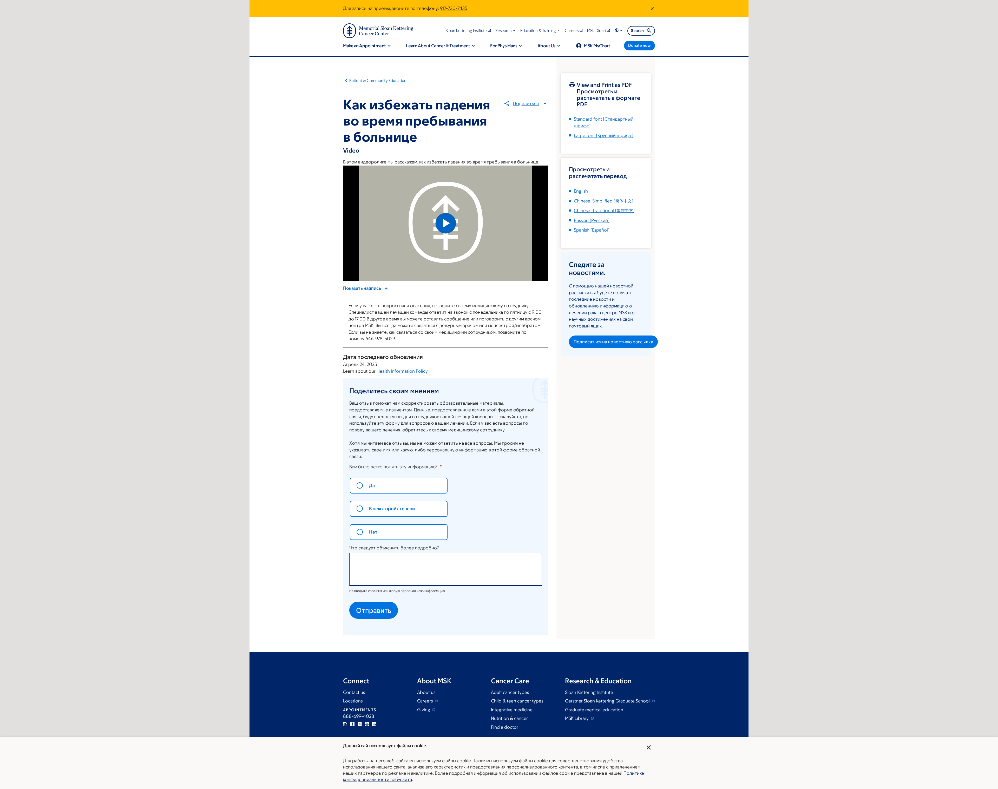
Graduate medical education (594, 709)
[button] (505, 30)
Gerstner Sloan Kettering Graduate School (608, 700)
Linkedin (374, 724)
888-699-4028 (358, 716)
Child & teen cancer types (517, 700)
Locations (353, 700)
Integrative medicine (512, 709)
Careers (425, 700)
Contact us (354, 692)
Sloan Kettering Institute (589, 692)
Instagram (345, 724)
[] (603, 200)
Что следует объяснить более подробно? (394, 547)
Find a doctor (504, 727)
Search (637, 30)
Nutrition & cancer (509, 718)
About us (426, 692)
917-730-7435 (453, 8)
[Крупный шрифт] (603, 135)
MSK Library (577, 718)
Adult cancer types (510, 692)
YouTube (367, 724)
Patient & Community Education (377, 80)
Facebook (352, 724)
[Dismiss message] (652, 8)
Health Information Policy (402, 371)
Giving (424, 709)
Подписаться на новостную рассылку (613, 341)
